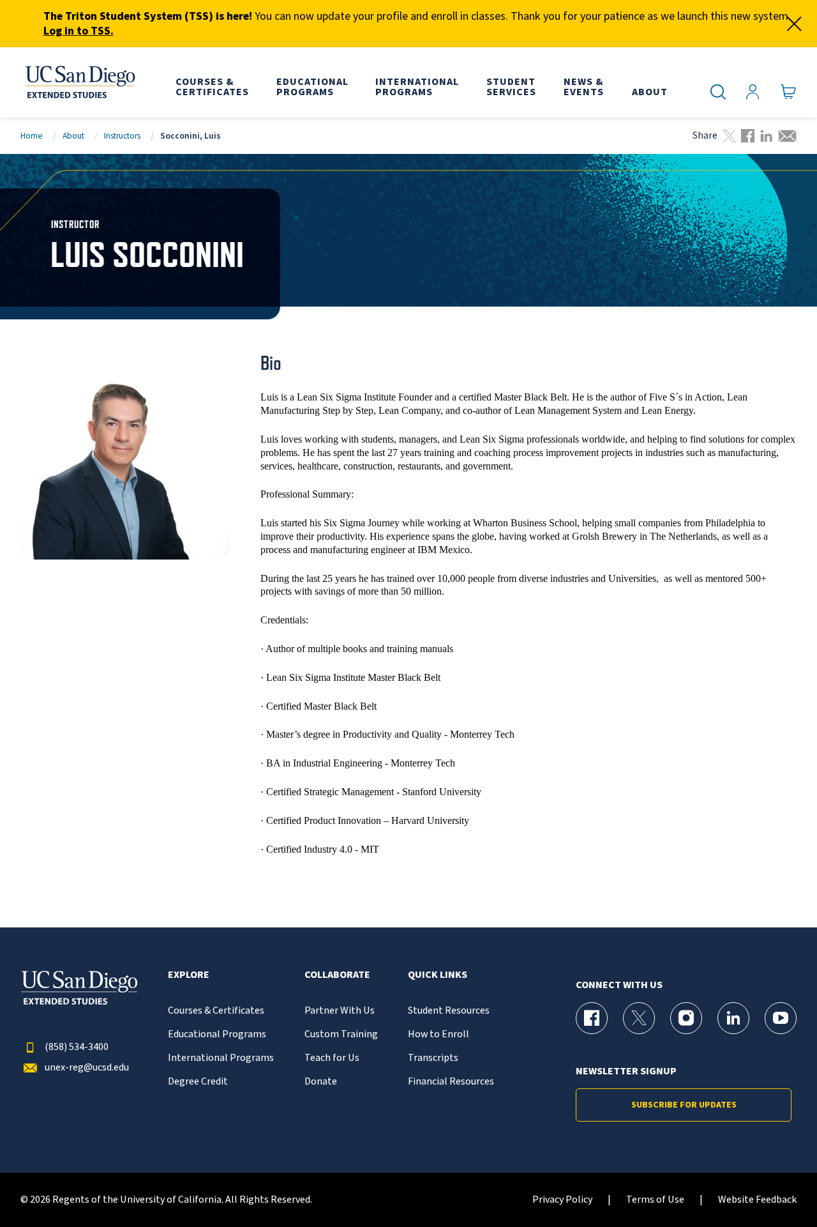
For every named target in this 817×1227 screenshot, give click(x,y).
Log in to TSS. (78, 31)
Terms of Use (655, 1200)
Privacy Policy (562, 1200)
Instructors (122, 136)
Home (31, 136)
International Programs (221, 1058)
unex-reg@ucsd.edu (87, 1067)
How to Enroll (438, 1034)
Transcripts (433, 1058)
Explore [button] (188, 975)
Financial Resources (451, 1081)
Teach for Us (331, 1058)
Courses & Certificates (216, 1010)
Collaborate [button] (337, 975)
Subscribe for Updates (684, 1105)
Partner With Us (339, 1010)
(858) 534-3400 (77, 1047)
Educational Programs (217, 1034)
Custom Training (341, 1034)
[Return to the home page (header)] (79, 82)
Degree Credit (198, 1081)
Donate (320, 1081)
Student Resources (449, 1010)
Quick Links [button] (437, 975)
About (73, 136)
